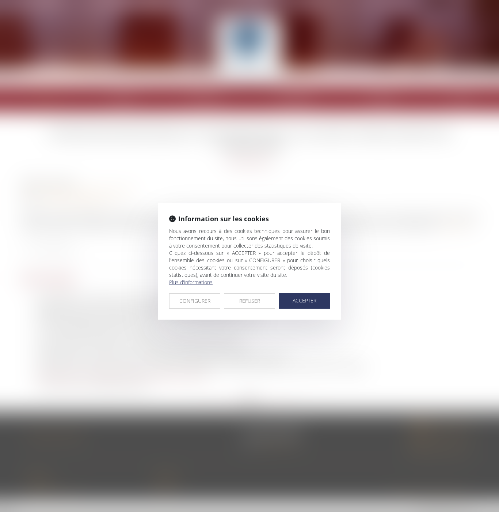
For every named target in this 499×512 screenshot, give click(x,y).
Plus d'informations (191, 282)
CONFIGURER (194, 300)
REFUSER (249, 300)
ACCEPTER (304, 300)
